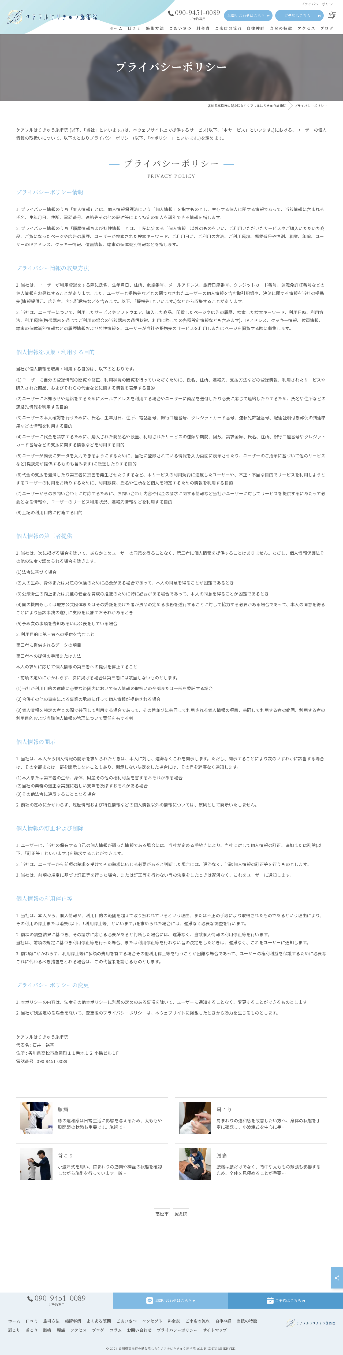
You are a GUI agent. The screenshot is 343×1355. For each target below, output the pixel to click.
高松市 (162, 1213)
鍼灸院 (181, 1213)
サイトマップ (215, 1330)
